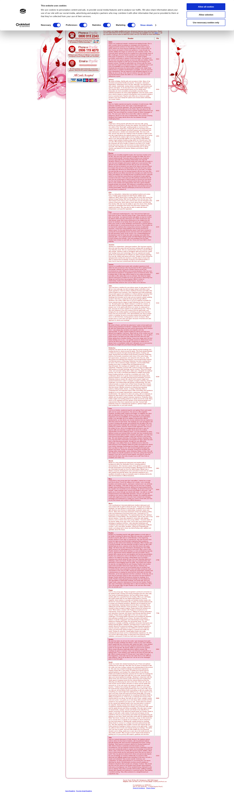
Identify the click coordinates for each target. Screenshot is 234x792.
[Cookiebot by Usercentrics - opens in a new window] (23, 25)
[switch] (83, 25)
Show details (146, 25)
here (156, 33)
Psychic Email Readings (84, 791)
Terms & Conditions (139, 788)
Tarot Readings (70, 791)
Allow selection (206, 15)
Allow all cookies (206, 7)
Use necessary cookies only (206, 22)
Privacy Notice (150, 788)
